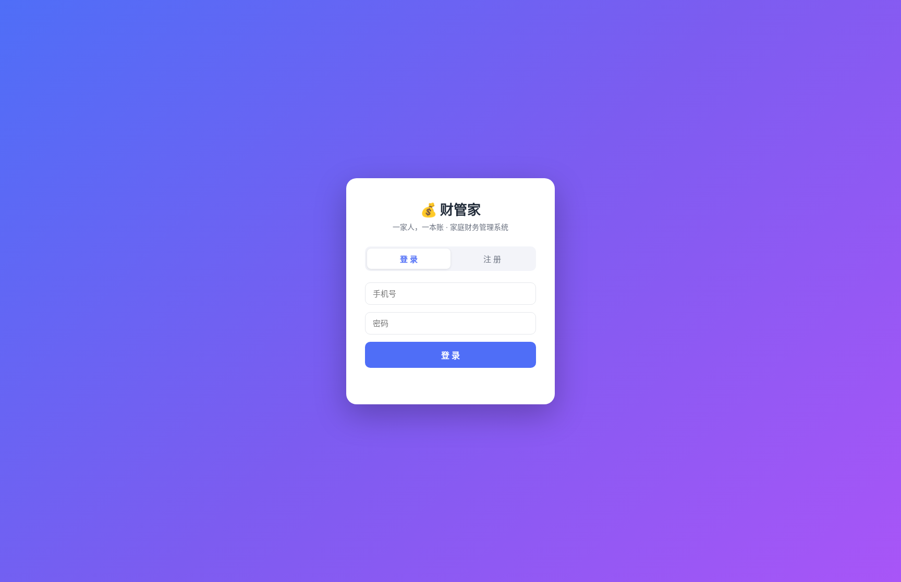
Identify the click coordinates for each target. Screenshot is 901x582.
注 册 (492, 259)
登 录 (409, 259)
